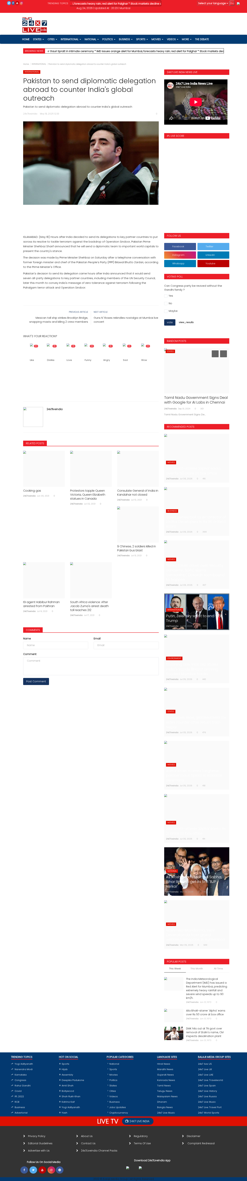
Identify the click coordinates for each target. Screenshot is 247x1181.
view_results (186, 322)
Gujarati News (165, 1074)
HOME (25, 39)
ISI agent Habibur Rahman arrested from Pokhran (41, 604)
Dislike (50, 360)
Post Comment (36, 681)
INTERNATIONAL (39, 64)
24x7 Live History (207, 1091)
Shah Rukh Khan (71, 1096)
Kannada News (166, 1080)
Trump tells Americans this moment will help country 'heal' (196, 400)
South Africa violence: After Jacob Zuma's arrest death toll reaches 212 (89, 606)
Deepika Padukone (73, 1080)
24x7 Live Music (166, 1112)
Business (20, 1107)
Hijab (65, 1069)
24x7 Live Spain (207, 1085)
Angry (106, 360)
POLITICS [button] (108, 39)
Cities (51, 39)
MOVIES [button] (156, 39)
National (114, 1064)
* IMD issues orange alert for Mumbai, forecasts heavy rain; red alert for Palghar (124, 51)
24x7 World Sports (208, 1112)
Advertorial (21, 1112)
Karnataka (21, 1074)
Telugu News (164, 1091)
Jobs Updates (117, 1107)
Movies (113, 1074)
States (37, 39)
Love (69, 360)
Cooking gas (32, 491)
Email (97, 638)
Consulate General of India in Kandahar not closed (137, 493)
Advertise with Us (39, 1150)
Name (27, 638)
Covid (18, 1091)
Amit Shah (67, 1085)
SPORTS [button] (141, 39)
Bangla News (165, 1107)
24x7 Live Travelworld (210, 1080)
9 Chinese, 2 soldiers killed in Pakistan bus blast (136, 548)
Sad (125, 360)
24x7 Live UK (205, 1069)
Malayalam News (167, 1096)
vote (170, 322)
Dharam (162, 1102)
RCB (17, 1102)
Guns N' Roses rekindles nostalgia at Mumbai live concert (126, 320)
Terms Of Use (143, 1143)
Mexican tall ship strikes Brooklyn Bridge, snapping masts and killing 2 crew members (58, 320)
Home (26, 64)
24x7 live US (205, 1064)
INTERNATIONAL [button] (70, 39)
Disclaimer (194, 1136)
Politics (113, 1080)
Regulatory (142, 1136)
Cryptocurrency (118, 1112)
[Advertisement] (91, 215)
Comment (30, 654)
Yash (64, 1112)
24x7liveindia (55, 409)
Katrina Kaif (68, 1102)
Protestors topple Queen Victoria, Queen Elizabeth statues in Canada (87, 495)
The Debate (202, 39)
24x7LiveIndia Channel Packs (99, 1150)
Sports (65, 1064)
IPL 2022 (19, 1096)
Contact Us (89, 1143)
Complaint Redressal (201, 1143)
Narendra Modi (24, 1069)
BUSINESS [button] (125, 39)
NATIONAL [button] (91, 39)
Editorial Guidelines (40, 1143)
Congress (20, 1080)
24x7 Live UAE (205, 1074)
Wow (144, 360)
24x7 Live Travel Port (210, 1107)
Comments (33, 630)
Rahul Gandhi (23, 1085)
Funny (88, 360)
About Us (87, 1136)
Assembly (67, 1074)
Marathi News (165, 1069)
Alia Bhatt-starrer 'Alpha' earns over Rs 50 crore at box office (205, 1012)
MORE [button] (186, 39)
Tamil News (164, 1085)
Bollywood (68, 1091)
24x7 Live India (139, 1121)
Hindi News (163, 1064)
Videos (171, 39)
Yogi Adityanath (24, 1064)
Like (32, 360)
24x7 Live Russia (207, 1096)
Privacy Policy (36, 1136)
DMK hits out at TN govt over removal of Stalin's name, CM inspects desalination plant (204, 1032)
